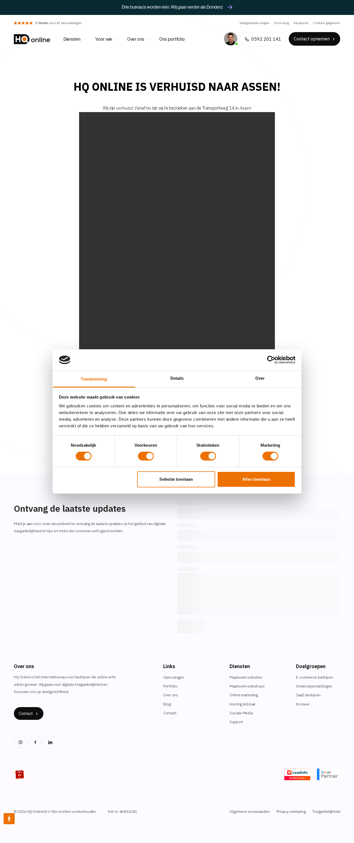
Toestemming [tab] (94, 379)
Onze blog (281, 23)
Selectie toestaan (176, 479)
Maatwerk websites (246, 677)
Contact (169, 712)
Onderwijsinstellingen (314, 686)
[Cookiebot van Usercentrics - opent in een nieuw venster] (271, 360)
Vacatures (301, 23)
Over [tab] (260, 378)
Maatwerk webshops (247, 686)
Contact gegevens (326, 23)
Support (236, 721)
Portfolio (170, 686)
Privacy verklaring (291, 811)
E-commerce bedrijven (314, 677)
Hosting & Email (243, 704)
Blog (167, 704)
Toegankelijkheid (326, 811)
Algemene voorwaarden (250, 811)
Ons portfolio (171, 39)
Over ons (170, 694)
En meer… (304, 704)
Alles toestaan (256, 479)
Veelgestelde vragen (254, 23)
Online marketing (244, 694)
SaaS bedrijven (308, 694)
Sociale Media (241, 712)
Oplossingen (173, 677)
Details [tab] (177, 378)
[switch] (146, 456)
